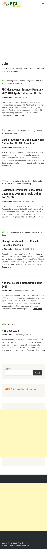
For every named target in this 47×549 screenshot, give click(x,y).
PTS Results (22, 543)
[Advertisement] (23, 33)
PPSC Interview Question (21, 389)
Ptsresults (8, 97)
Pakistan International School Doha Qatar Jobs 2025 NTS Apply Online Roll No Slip (22, 193)
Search (8, 369)
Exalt (27, 545)
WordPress (16, 545)
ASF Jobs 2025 (10, 330)
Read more (19, 115)
